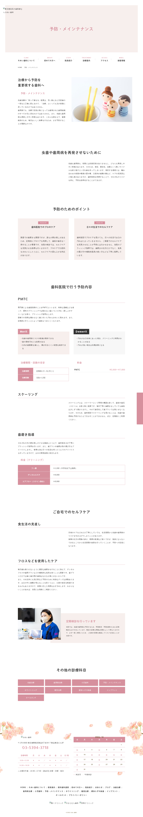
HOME (23, 787)
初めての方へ (77, 787)
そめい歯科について (37, 787)
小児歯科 (85, 682)
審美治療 (57, 690)
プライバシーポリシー (78, 795)
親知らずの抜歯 (85, 690)
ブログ (108, 787)
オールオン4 (31, 698)
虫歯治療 (30, 682)
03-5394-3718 (35, 747)
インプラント (112, 690)
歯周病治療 (58, 682)
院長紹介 (89, 787)
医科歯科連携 (63, 787)
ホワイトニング (31, 690)
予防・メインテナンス (112, 682)
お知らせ (98, 787)
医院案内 (51, 787)
